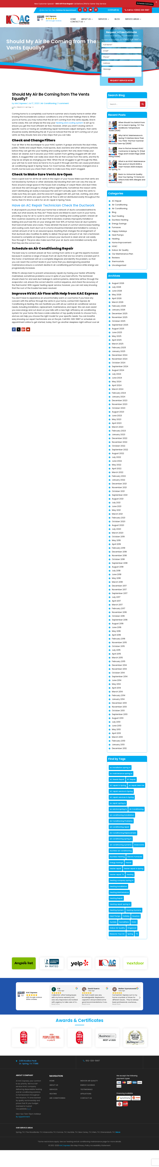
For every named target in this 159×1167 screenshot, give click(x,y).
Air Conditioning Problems (121, 821)
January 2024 (118, 397)
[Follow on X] (85, 10)
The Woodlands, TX (34, 1132)
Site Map (74, 1146)
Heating (115, 239)
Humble (113, 922)
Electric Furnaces (134, 857)
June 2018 (116, 574)
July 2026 (116, 287)
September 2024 (120, 366)
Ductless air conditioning (121, 851)
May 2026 (116, 295)
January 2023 (118, 435)
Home (73, 19)
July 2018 (116, 571)
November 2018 (119, 556)
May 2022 (116, 465)
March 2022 (117, 472)
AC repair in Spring (118, 786)
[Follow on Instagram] (96, 10)
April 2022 (116, 469)
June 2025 (117, 332)
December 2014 (119, 665)
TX (137, 934)
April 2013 (116, 733)
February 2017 (118, 608)
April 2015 (116, 654)
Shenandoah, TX (107, 1132)
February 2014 (118, 695)
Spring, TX (20, 1132)
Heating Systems (133, 910)
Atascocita (139, 845)
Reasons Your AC (117, 934)
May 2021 (116, 510)
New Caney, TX (84, 1132)
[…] (29, 1109)
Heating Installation (118, 887)
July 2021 (116, 503)
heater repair (115, 869)
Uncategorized (119, 265)
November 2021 (119, 487)
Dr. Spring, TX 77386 (28, 1064)
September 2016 (119, 620)
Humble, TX (72, 1132)
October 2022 (118, 446)
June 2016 (116, 627)
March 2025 (117, 344)
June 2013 (116, 726)
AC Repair (116, 201)
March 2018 (117, 582)
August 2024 (118, 370)
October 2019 (118, 537)
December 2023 (119, 401)
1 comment (63, 103)
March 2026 (117, 302)
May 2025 (116, 336)
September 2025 (120, 325)
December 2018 (119, 552)
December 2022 (119, 438)
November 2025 (119, 317)
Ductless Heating (120, 220)
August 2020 (118, 525)
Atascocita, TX (49, 1132)
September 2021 (119, 495)
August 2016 (117, 624)
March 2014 (117, 692)
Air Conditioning (48, 103)
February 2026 (119, 306)
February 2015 (118, 661)
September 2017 (119, 593)
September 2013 (119, 714)
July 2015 (116, 650)
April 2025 (117, 340)
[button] (49, 19)
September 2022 (120, 450)
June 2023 (117, 416)
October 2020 (118, 522)
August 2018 (117, 567)
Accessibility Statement (100, 1146)
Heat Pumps (118, 235)
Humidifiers (124, 922)
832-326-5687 (93, 1061)
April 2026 (116, 298)
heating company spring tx (121, 881)
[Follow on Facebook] (80, 10)
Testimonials (86, 1090)
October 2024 (118, 363)
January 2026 (118, 310)
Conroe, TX (61, 1132)
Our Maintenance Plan (122, 254)
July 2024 (116, 374)
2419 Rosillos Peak (28, 1061)
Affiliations (85, 1094)
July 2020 (116, 529)
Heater (129, 863)
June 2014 (116, 680)
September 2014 (120, 677)
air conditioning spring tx (121, 839)
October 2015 (118, 646)
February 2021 (118, 518)
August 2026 (118, 283)
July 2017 (116, 597)
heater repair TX (117, 875)
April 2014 (116, 688)
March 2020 (117, 533)
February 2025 (119, 348)
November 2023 (119, 404)
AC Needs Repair (117, 780)
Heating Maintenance (119, 893)
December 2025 (119, 314)
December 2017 (119, 586)
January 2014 (118, 699)
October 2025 (118, 321)
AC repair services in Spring (122, 797)
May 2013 (116, 729)
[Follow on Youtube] (90, 10)
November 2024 (119, 359)
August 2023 (118, 412)
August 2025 (118, 329)
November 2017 (119, 590)
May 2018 (116, 578)
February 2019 (118, 548)
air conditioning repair (119, 827)
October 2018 (118, 559)
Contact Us (76, 22)
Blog (117, 19)
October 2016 (118, 616)
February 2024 (119, 393)
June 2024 (117, 378)
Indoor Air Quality (120, 250)
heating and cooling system (69, 123)
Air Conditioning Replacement (123, 833)
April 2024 (117, 385)
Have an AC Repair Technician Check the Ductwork (53, 206)
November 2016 (119, 612)
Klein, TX (95, 1132)
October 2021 (118, 491)
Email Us (114, 10)
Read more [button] (56, 1005)
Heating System (117, 910)
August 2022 (118, 453)
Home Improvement (121, 243)
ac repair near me (136, 786)
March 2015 (117, 658)
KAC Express (21, 103)
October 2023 (118, 408)
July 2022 (116, 457)
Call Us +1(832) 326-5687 (138, 10)
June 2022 (117, 461)
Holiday (126, 916)
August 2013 (117, 718)
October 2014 (118, 673)
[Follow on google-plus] (23, 330)
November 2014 (119, 669)
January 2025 (118, 351)
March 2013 (117, 737)
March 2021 (117, 514)
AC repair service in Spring (121, 791)
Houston (136, 916)
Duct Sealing (118, 216)
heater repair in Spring (133, 869)
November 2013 (119, 707)
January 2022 (118, 480)
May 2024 (116, 382)
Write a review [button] (31, 1000)
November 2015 (119, 643)
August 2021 (117, 499)
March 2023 (117, 427)
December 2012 (119, 748)
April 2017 (116, 601)
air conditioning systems (121, 845)
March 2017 (117, 605)
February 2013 (118, 741)
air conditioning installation (122, 815)
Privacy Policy (84, 1146)
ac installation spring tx (120, 768)
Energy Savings (119, 224)
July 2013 (116, 722)
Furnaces (116, 227)
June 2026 (117, 291)
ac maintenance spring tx (121, 774)
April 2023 (116, 423)
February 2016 (118, 639)
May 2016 (116, 631)
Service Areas (132, 19)
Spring (130, 934)
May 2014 (116, 684)
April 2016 (116, 635)
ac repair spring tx (118, 803)
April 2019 (116, 544)
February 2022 (119, 476)
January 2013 (118, 745)
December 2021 (119, 484)
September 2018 (119, 563)
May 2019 (116, 540)
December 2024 (119, 355)
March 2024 (117, 389)
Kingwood (132, 928)
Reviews (116, 258)
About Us (86, 19)
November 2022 (119, 442)
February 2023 (119, 431)
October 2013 (118, 711)
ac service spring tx (118, 809)
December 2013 (119, 703)
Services (102, 19)
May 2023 (116, 419)
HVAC (114, 246)
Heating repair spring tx (120, 904)
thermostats (118, 261)
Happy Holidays (119, 231)
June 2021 (116, 506)
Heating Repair (116, 898)
